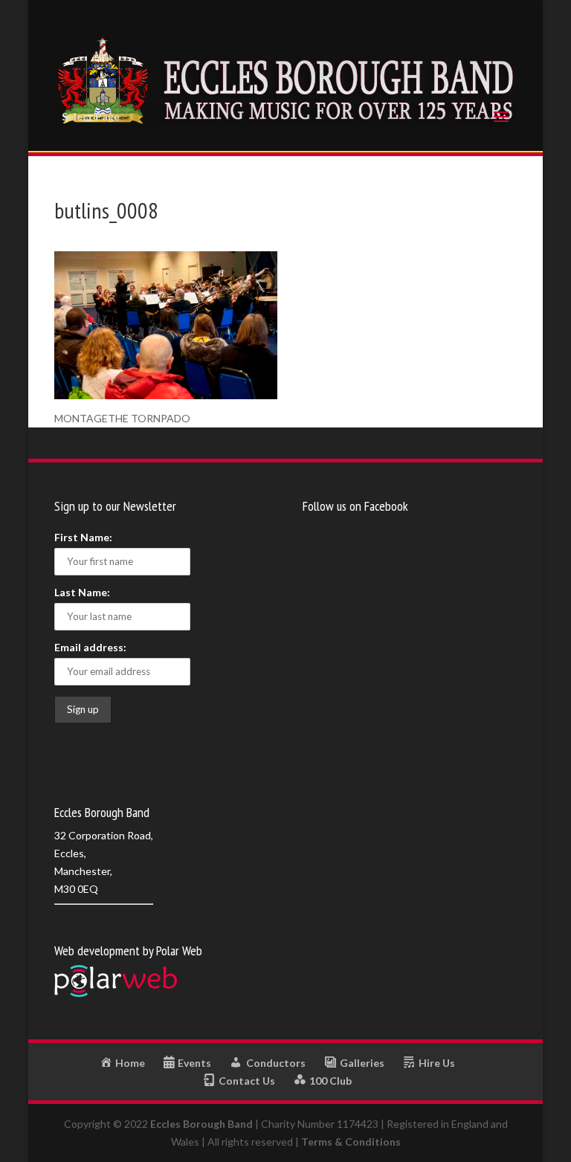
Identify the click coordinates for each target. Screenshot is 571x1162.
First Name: (83, 537)
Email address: (90, 647)
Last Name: (82, 592)
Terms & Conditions (351, 1141)
